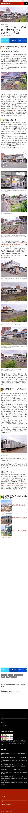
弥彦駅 (2, 110)
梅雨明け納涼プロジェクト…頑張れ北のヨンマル (12, 769)
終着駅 (3, 676)
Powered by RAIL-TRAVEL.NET (7, 811)
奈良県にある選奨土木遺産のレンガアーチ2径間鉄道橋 (13, 757)
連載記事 (2, 24)
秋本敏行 (9, 35)
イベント (2, 717)
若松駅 (13, 110)
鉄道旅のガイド (7, 3)
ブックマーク (23, 40)
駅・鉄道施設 (13, 676)
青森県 (8, 676)
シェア (14, 40)
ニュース (2, 714)
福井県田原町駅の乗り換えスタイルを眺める (11, 691)
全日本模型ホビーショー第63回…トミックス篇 (12, 776)
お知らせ (2, 722)
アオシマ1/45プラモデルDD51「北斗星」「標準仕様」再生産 (13, 684)
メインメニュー (26, 3)
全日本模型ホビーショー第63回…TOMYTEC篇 (12, 764)
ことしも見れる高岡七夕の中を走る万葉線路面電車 (13, 766)
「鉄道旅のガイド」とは (6, 725)
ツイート (5, 40)
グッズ (2, 719)
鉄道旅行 (6, 24)
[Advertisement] (14, 599)
